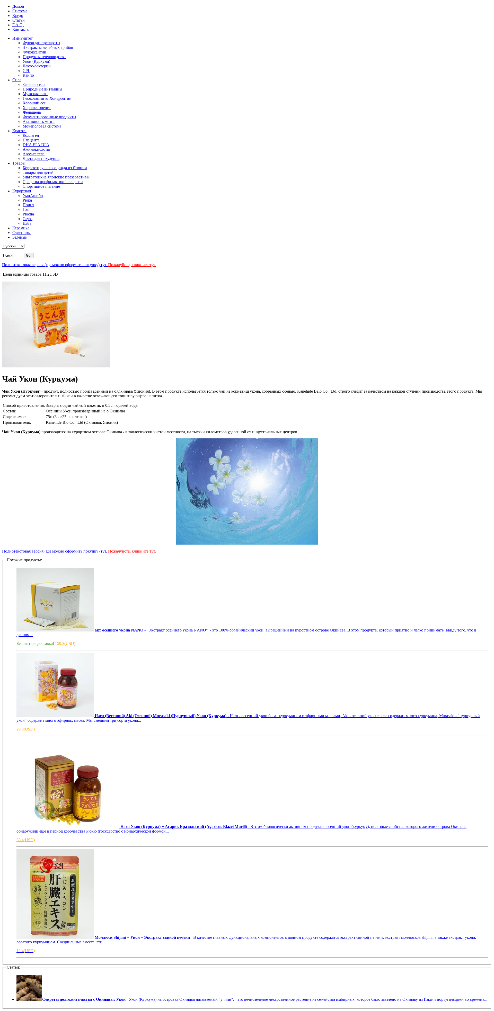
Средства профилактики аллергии (53, 181)
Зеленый (20, 237)
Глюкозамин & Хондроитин (47, 98)
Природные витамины (42, 89)
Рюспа (28, 214)
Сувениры (21, 232)
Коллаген (31, 135)
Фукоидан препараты (41, 43)
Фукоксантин (34, 52)
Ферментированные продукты (49, 117)
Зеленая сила (34, 84)
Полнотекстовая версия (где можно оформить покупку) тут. (79, 265)
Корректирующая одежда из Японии (55, 168)
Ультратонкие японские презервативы (56, 177)
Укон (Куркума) (36, 61)
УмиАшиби (33, 195)
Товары (18, 163)
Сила (16, 80)
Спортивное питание (41, 186)
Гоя (26, 209)
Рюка (27, 200)
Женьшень (32, 112)
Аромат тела (34, 154)
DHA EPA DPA (36, 144)
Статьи (18, 20)
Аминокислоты (36, 149)
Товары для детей (38, 172)
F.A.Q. (18, 25)
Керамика (20, 228)
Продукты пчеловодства (44, 57)
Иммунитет (22, 38)
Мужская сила (35, 94)
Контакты (21, 29)
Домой (18, 6)
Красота (19, 131)
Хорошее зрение (37, 107)
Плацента (31, 140)
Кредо (17, 15)
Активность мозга (39, 121)
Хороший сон (35, 103)
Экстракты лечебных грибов (48, 47)
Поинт (28, 205)
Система (19, 11)
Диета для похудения (41, 158)
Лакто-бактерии (37, 66)
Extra (27, 223)
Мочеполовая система (42, 126)
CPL (26, 70)
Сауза (27, 218)
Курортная (21, 191)
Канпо (28, 75)
